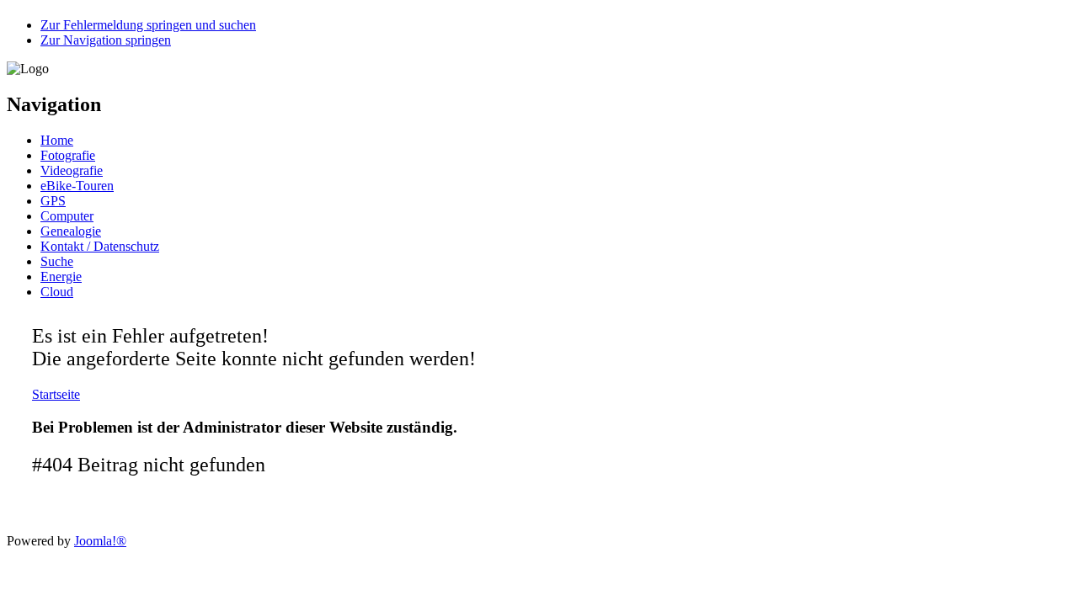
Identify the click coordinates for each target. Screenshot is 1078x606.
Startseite (56, 394)
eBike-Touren (77, 185)
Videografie (71, 170)
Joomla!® (100, 541)
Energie (61, 276)
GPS (53, 201)
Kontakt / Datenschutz (99, 246)
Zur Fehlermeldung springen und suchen (148, 25)
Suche (56, 261)
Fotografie (67, 155)
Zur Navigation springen (105, 40)
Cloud (56, 291)
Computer (66, 216)
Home (56, 140)
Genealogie (70, 231)
